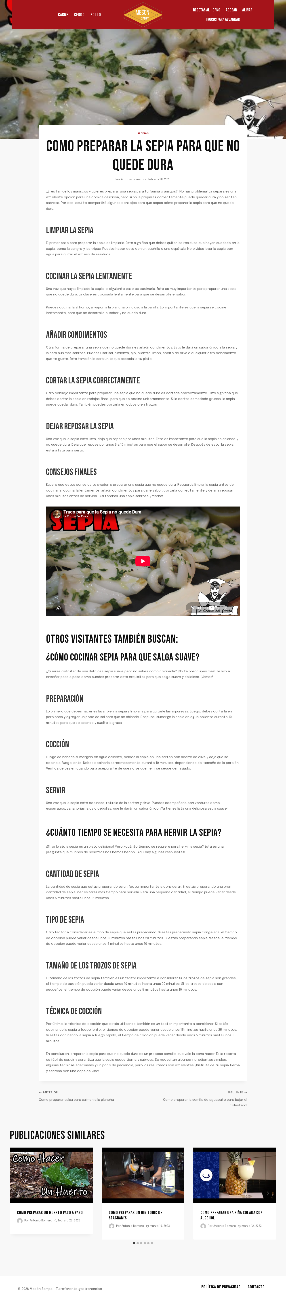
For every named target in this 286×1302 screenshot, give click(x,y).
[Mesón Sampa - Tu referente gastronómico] (143, 14)
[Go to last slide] (18, 1193)
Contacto (256, 1287)
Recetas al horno (206, 10)
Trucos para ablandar (222, 19)
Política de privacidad (221, 1287)
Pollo (95, 14)
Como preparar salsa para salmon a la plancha (76, 1096)
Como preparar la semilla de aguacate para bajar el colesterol (205, 1099)
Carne (63, 14)
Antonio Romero (132, 179)
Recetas (143, 134)
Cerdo (79, 14)
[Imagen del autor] (20, 1221)
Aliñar (247, 10)
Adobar (231, 10)
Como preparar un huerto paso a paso (50, 1212)
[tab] (134, 1243)
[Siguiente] (267, 1193)
